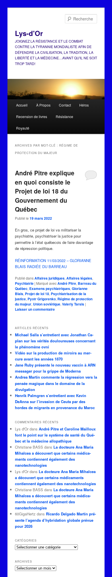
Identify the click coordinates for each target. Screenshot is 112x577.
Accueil (22, 105)
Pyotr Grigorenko (42, 298)
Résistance (64, 116)
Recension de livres (31, 116)
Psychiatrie (24, 283)
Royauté (22, 128)
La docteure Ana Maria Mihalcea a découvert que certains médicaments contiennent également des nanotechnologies (55, 477)
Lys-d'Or (29, 33)
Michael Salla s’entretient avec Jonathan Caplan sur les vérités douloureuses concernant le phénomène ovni (55, 341)
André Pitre (66, 283)
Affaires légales (79, 278)
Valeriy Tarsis (73, 304)
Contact (65, 105)
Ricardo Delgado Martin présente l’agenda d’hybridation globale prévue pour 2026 (55, 520)
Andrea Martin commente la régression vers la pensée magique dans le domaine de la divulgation (56, 383)
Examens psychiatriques (49, 288)
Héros (84, 105)
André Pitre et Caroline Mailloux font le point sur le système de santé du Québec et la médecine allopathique (55, 435)
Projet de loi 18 (37, 293)
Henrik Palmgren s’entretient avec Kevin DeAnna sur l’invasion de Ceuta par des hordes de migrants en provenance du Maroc (55, 401)
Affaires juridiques (49, 278)
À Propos (43, 105)
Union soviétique (46, 304)
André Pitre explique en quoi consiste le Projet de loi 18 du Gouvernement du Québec (44, 190)
